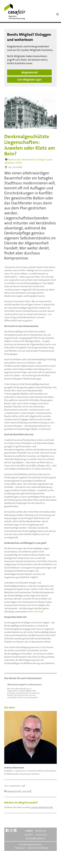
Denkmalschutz (29, 159)
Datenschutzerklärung (37, 847)
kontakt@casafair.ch (35, 838)
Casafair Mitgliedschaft (41, 807)
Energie (41, 159)
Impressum (20, 847)
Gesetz (49, 159)
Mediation (10, 162)
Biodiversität (14, 159)
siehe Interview (35, 611)
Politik (19, 162)
